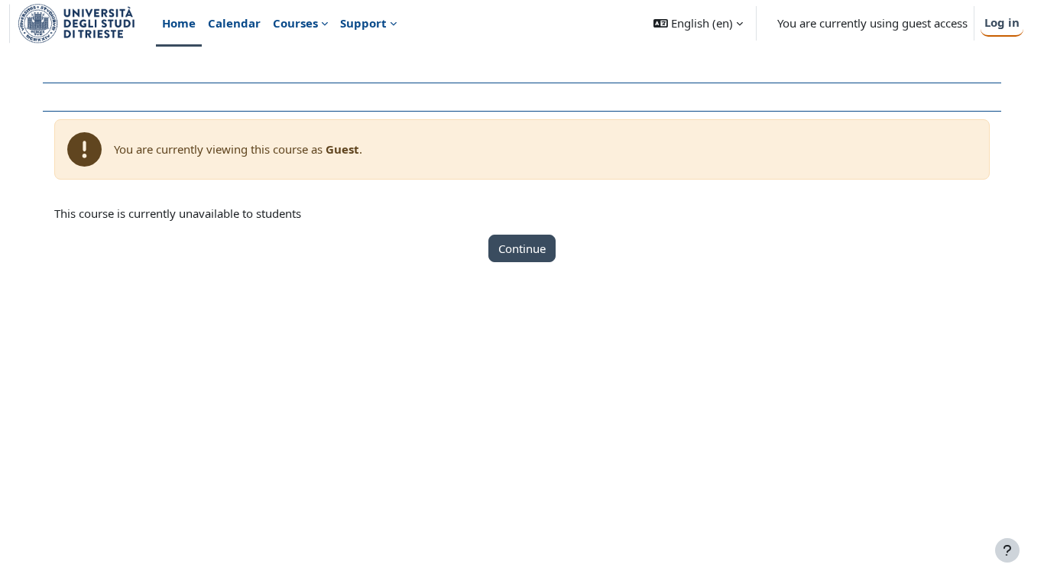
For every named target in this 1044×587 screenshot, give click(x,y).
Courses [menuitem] (295, 23)
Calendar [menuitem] (234, 23)
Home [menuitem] (179, 23)
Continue (522, 248)
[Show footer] (1007, 550)
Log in (1002, 22)
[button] (698, 23)
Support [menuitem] (363, 23)
